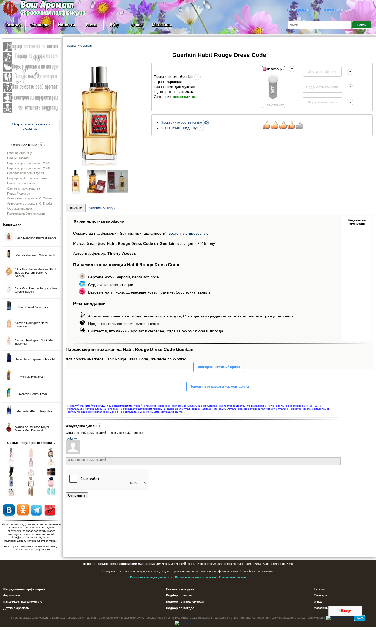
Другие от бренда (322, 72)
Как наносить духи (180, 589)
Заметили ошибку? (101, 208)
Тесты (91, 25)
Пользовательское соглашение (196, 577)
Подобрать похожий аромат (219, 367)
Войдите (71, 438)
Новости (66, 25)
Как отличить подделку (179, 128)
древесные (199, 233)
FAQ (114, 25)
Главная (71, 45)
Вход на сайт (333, 10)
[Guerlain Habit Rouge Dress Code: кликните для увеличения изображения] (100, 114)
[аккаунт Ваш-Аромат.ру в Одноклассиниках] (23, 509)
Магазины (162, 25)
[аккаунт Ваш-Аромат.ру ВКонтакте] (8, 509)
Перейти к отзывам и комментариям (219, 386)
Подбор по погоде (180, 608)
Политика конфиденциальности (151, 577)
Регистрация (297, 10)
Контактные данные (232, 577)
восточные (178, 233)
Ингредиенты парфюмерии (24, 589)
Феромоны (11, 595)
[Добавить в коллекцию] (273, 86)
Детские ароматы (16, 608)
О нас (137, 25)
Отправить (77, 495)
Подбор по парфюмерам (185, 601)
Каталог (13, 25)
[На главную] (30, 8)
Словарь (39, 25)
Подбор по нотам (179, 595)
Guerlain (86, 45)
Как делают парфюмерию (22, 601)
